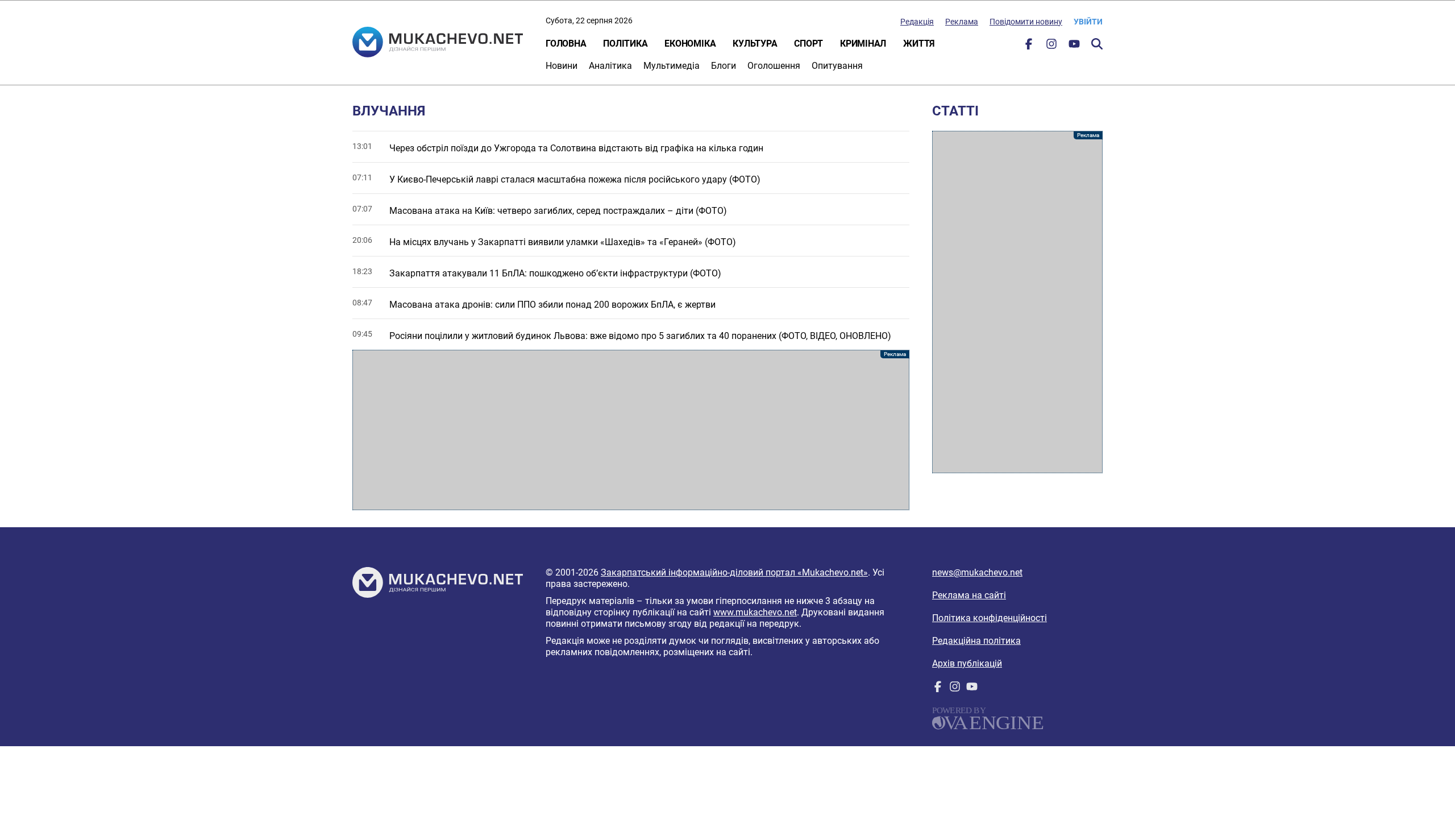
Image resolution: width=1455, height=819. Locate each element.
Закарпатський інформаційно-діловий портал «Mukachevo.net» (734, 572)
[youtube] (1074, 46)
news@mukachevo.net (977, 572)
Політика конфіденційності (989, 618)
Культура (755, 43)
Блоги (723, 65)
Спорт (808, 43)
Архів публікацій (967, 663)
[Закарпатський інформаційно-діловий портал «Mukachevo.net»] (437, 43)
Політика (625, 43)
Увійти (1088, 21)
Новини (561, 65)
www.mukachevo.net (755, 612)
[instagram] (1051, 46)
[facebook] (1028, 46)
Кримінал (863, 43)
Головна (566, 43)
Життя (919, 43)
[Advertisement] (631, 430)
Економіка (690, 43)
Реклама (961, 21)
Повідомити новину (1026, 21)
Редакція (917, 21)
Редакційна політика (976, 640)
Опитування (837, 65)
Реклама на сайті (969, 595)
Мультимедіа (671, 65)
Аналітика (610, 65)
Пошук (1097, 43)
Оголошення (773, 65)
